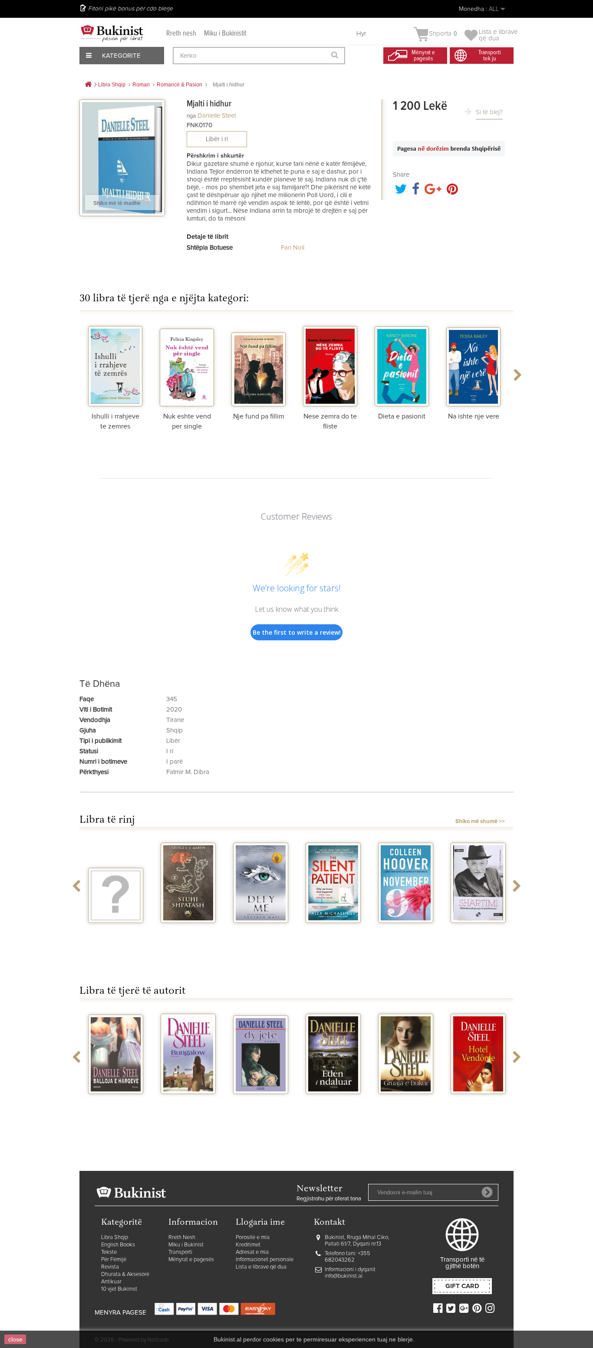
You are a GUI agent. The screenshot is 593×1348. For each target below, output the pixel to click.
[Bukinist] (112, 33)
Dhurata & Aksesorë (125, 1274)
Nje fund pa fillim (258, 416)
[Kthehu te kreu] (88, 84)
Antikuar (111, 1282)
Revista (110, 1267)
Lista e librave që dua (261, 1267)
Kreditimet (248, 1245)
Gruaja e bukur (406, 1101)
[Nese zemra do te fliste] (330, 365)
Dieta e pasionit (401, 416)
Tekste (109, 1252)
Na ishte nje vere (473, 416)
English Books (118, 1245)
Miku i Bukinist (186, 1245)
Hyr (361, 33)
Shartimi (478, 930)
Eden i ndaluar (333, 1101)
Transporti (180, 1252)
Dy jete (261, 1101)
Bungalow (188, 1101)
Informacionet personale (264, 1259)
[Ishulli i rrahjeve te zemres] (115, 365)
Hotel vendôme (478, 1101)
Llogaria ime (260, 1222)
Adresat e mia (252, 1252)
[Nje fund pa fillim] (258, 365)
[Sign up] (487, 1192)
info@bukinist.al (343, 1276)
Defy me (260, 930)
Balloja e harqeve (116, 1105)
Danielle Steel (217, 115)
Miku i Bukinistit (225, 33)
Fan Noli (292, 247)
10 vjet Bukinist (119, 1289)
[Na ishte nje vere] (473, 365)
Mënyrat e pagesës (191, 1259)
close (15, 1339)
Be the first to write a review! (297, 632)
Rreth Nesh (181, 1237)
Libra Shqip (114, 1237)
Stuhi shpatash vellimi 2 (188, 934)
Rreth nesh (181, 33)
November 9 (406, 930)
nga (191, 115)
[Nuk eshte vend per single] (187, 365)
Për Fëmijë (113, 1259)
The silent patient (333, 934)
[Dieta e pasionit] (402, 365)
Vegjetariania (116, 930)
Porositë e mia (253, 1237)
